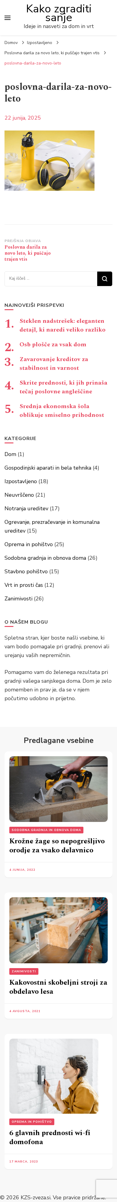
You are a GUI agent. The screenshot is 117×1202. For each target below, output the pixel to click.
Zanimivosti (18, 598)
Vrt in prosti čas (23, 585)
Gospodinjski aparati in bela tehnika (47, 467)
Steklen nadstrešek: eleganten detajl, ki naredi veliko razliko (63, 325)
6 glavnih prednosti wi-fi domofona (49, 1137)
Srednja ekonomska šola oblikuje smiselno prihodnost (62, 411)
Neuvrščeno (19, 495)
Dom (10, 454)
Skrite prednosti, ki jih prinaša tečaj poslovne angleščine (63, 387)
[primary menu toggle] (7, 18)
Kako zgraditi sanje (59, 13)
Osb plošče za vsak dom (53, 344)
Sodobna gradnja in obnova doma (45, 558)
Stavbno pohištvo (26, 571)
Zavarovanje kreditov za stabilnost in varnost (54, 364)
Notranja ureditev (26, 508)
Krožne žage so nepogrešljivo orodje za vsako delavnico (57, 846)
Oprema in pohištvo (28, 544)
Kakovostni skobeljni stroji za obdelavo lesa (58, 987)
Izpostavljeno (39, 43)
